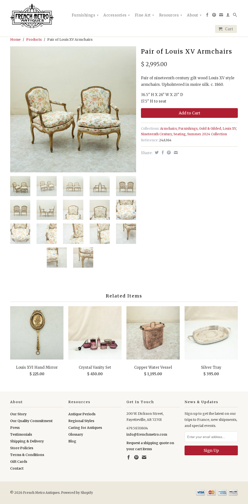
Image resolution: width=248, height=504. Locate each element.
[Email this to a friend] (175, 152)
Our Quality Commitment (31, 421)
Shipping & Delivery (27, 441)
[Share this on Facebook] (162, 152)
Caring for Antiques (85, 427)
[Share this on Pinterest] (168, 152)
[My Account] (228, 16)
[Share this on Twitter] (156, 152)
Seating (179, 134)
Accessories (116, 15)
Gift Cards (18, 461)
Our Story (18, 414)
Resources (170, 15)
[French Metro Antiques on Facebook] (207, 16)
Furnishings (85, 15)
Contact (16, 468)
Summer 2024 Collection (207, 134)
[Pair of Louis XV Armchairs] (73, 109)
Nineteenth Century (156, 134)
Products (34, 39)
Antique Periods (81, 414)
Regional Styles (81, 421)
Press (15, 427)
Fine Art (144, 15)
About (194, 15)
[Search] (235, 16)
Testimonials (21, 434)
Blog (72, 441)
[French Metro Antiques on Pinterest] (214, 16)
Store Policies (21, 448)
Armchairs (168, 129)
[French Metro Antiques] (36, 16)
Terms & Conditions (27, 455)
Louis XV (229, 129)
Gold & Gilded (210, 129)
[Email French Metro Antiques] (221, 16)
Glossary (75, 434)
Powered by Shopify (77, 493)
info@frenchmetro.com (146, 434)
